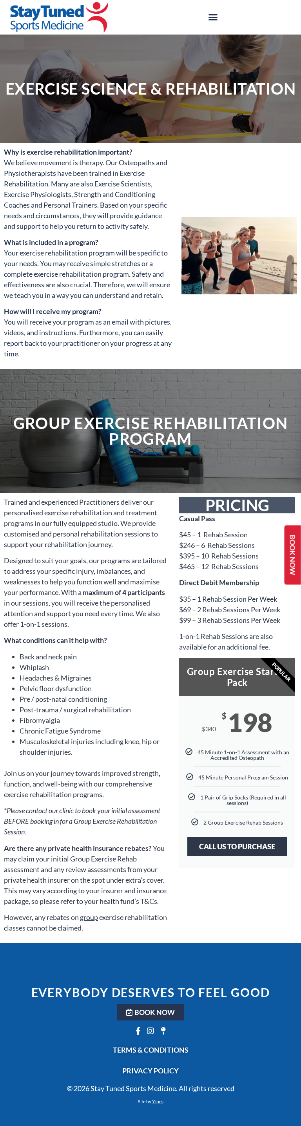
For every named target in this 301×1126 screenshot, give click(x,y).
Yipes (157, 1101)
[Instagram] (150, 1031)
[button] (213, 17)
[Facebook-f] (138, 1031)
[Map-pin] (163, 1031)
